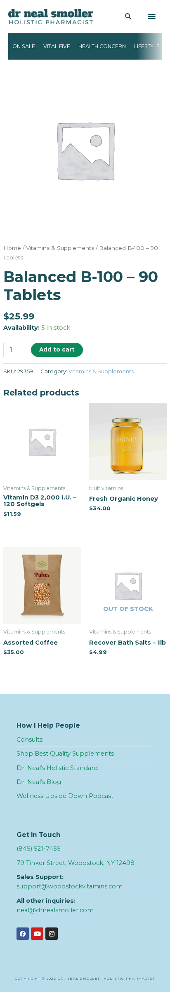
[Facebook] (23, 933)
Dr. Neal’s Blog (39, 782)
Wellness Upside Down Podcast (65, 796)
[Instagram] (51, 933)
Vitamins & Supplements (60, 248)
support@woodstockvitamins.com (70, 886)
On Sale (23, 46)
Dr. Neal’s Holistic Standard (57, 768)
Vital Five (56, 46)
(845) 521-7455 (39, 848)
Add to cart (57, 349)
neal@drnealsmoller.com (55, 910)
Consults (29, 739)
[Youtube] (37, 933)
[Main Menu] (151, 17)
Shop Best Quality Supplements (65, 753)
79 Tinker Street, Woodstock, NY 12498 (76, 863)
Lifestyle (147, 46)
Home (12, 248)
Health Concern (102, 46)
